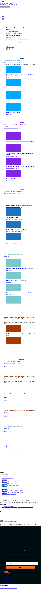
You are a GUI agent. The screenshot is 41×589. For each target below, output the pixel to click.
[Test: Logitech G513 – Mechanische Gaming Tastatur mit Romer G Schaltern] (13, 151)
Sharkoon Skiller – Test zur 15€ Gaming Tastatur (16, 229)
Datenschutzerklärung (7, 575)
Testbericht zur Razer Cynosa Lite (13, 60)
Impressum (6, 576)
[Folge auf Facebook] (5, 572)
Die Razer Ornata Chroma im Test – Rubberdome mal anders (19, 205)
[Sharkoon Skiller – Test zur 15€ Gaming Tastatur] (13, 227)
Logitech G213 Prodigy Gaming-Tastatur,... (15, 498)
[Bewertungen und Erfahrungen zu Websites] (11, 537)
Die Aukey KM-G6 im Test (11, 178)
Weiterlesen (6, 366)
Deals (3, 19)
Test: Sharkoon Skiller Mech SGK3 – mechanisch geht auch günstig (20, 141)
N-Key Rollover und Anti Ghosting (6, 3)
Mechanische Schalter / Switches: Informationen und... (17, 39)
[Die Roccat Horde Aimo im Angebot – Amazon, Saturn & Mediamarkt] (13, 331)
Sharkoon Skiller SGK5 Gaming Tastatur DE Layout (8, 521)
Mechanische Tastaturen (8, 128)
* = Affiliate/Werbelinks (4, 474)
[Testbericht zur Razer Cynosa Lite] (12, 58)
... (6, 442)
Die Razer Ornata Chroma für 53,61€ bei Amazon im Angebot (19, 100)
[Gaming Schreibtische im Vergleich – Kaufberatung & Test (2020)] (13, 266)
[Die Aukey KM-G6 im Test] (13, 176)
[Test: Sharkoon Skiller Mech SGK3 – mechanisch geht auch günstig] (13, 139)
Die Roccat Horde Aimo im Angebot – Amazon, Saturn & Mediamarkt (20, 87)
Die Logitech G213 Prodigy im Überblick (14, 42)
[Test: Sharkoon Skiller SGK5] (13, 215)
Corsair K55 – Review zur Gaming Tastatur (9, 488)
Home (3, 16)
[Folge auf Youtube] (9, 573)
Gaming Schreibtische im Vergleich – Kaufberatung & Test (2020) (19, 268)
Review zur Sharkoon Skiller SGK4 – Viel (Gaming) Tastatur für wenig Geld (14, 490)
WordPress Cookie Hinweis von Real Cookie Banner (8, 588)
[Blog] (11, 545)
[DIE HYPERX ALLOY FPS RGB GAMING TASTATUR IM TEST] (13, 164)
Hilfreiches (4, 18)
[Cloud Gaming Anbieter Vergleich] (13, 110)
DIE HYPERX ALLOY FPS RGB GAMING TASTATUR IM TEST (20, 166)
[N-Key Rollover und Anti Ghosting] (13, 303)
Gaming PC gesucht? (7, 580)
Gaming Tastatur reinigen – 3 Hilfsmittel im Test (16, 280)
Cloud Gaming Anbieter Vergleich (13, 112)
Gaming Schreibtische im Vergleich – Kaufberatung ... (9, 4)
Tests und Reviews (5, 17)
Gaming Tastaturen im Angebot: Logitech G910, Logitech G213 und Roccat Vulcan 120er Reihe (19, 318)
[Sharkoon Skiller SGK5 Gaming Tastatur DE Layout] (10, 520)
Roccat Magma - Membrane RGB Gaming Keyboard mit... (17, 499)
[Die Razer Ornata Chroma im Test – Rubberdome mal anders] (13, 203)
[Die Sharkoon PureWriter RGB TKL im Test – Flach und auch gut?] (12, 122)
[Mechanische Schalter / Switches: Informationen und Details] (13, 290)
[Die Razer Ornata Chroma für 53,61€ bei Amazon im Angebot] (13, 98)
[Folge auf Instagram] (7, 572)
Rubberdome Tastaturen (10, 33)
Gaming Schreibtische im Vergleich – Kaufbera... (16, 27)
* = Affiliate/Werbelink (8, 578)
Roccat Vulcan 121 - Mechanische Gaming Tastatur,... (16, 500)
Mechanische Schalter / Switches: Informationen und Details (18, 292)
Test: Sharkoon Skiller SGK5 (5, 5)
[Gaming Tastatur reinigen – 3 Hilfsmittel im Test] (13, 278)
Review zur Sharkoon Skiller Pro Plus (14, 241)
